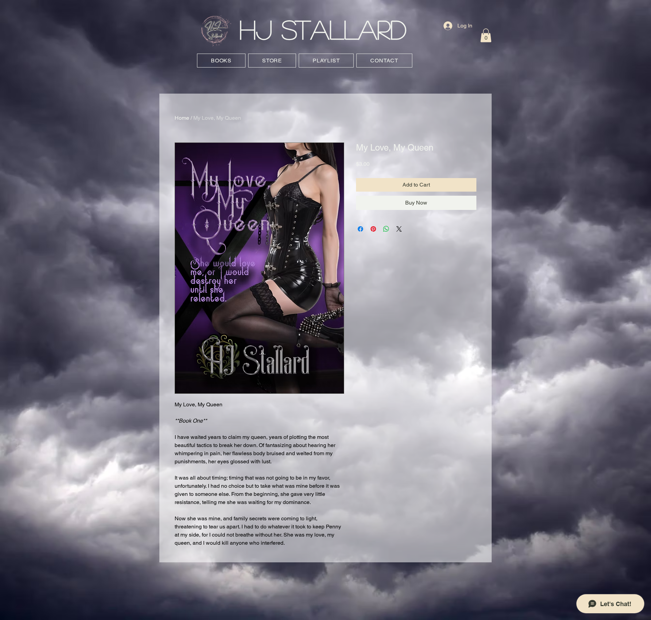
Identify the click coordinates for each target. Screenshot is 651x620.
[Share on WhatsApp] (386, 229)
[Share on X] (399, 229)
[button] (486, 35)
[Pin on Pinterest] (373, 229)
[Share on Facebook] (360, 229)
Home (182, 118)
